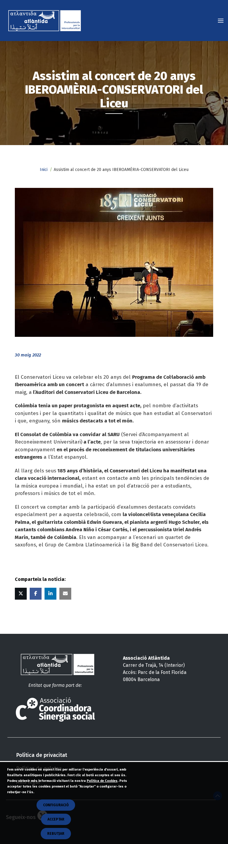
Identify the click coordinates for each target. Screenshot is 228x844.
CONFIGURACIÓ (56, 805)
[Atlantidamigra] (45, 20)
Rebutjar (55, 834)
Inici (44, 169)
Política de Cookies (102, 781)
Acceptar (56, 819)
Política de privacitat (41, 755)
